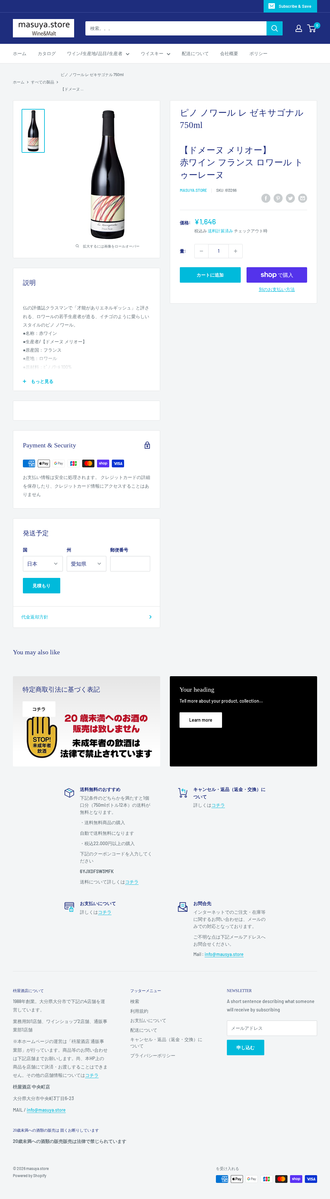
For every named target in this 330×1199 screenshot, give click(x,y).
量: (183, 251)
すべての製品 (42, 82)
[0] (312, 28)
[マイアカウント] (299, 28)
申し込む (246, 1047)
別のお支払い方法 (277, 289)
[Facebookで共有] (265, 198)
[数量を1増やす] (235, 251)
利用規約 (139, 1011)
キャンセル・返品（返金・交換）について (166, 1042)
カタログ (47, 53)
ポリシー (258, 53)
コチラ (132, 881)
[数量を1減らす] (201, 251)
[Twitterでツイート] (290, 198)
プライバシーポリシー (152, 1055)
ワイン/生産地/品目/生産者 (94, 53)
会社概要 (229, 53)
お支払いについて (148, 1020)
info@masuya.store (46, 1110)
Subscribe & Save (295, 6)
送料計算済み (220, 230)
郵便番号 (119, 549)
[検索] (275, 28)
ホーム (19, 53)
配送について (195, 53)
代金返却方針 (34, 616)
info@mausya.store (224, 954)
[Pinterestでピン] (278, 198)
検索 (134, 1001)
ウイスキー (152, 53)
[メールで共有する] (302, 198)
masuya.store (193, 190)
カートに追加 (210, 275)
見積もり (42, 585)
